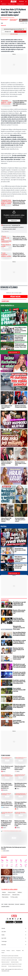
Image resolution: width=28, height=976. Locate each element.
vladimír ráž (22, 904)
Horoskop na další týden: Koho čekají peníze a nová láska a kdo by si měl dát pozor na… (19, 872)
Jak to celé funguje (14, 33)
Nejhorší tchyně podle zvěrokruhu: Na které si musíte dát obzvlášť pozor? (19, 878)
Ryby (25, 866)
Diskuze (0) (3, 25)
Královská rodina (15, 894)
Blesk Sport (3, 332)
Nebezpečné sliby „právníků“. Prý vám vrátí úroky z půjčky (19, 627)
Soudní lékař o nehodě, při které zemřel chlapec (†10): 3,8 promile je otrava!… (19, 681)
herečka (5, 904)
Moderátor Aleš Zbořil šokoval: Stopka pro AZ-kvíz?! (18, 649)
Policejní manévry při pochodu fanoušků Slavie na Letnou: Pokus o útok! (20, 345)
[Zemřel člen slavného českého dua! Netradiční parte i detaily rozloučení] (6, 621)
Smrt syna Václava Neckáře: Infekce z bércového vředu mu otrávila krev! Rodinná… (19, 633)
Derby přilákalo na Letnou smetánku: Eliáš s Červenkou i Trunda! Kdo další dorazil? (20, 330)
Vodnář (21, 866)
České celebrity (5, 897)
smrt (2, 904)
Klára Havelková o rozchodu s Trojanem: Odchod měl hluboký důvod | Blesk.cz (19, 642)
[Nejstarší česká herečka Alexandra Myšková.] (4, 19)
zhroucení (17, 904)
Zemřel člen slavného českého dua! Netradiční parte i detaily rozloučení (18, 619)
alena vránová (11, 904)
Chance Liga (3, 341)
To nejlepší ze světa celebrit (9, 889)
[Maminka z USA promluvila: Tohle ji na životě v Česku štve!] (6, 613)
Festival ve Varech (11, 892)
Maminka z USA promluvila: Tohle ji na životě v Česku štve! (19, 611)
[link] (7, 919)
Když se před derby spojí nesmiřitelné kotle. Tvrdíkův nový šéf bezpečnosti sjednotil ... (20, 338)
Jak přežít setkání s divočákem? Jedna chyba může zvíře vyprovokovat (19, 697)
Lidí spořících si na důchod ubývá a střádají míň (20, 550)
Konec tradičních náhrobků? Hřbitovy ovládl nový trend (19, 689)
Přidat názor (15, 296)
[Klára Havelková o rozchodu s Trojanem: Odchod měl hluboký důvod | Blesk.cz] (6, 643)
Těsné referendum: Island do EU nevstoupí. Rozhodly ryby (21, 566)
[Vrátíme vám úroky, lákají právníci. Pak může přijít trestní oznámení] (6, 658)
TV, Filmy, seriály (14, 897)
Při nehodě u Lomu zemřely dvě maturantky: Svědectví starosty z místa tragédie (19, 673)
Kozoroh (16, 866)
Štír (6, 866)
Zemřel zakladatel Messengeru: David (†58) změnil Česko (19, 722)
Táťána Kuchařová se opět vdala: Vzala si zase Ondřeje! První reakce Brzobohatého (19, 665)
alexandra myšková (5, 906)
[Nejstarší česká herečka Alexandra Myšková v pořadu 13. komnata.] (14, 19)
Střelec (12, 866)
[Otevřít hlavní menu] (1, 1)
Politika (2, 553)
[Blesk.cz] (14, 1)
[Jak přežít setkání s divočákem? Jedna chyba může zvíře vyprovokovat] (6, 699)
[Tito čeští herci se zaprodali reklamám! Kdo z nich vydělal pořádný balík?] (6, 604)
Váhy (2, 866)
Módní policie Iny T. (6, 894)
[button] (9, 922)
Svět (2, 570)
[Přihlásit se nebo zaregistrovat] (26, 1)
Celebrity (4, 892)
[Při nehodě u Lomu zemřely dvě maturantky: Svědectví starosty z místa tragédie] (6, 675)
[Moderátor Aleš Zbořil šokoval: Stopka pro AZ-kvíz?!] (6, 650)
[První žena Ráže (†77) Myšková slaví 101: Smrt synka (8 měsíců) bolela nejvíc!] (7, 17)
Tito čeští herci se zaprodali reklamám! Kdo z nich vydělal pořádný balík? (19, 603)
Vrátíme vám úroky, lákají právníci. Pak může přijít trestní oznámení (19, 657)
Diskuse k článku (9, 287)
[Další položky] (26, 4)
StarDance (20, 892)
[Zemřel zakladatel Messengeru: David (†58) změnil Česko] (6, 723)
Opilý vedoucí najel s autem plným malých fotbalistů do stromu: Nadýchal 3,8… (19, 706)
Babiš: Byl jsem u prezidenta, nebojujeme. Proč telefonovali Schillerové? (20, 559)
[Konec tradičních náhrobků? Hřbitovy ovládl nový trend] (6, 691)
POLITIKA (3, 526)
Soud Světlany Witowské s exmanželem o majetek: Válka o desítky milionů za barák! (19, 715)
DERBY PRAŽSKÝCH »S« (7, 305)
